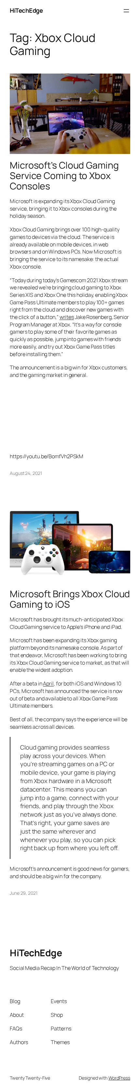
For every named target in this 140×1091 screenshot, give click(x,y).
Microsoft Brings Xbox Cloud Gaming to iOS (70, 599)
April (48, 683)
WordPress (119, 1078)
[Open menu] (126, 11)
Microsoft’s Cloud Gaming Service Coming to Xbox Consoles (64, 175)
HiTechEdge (26, 10)
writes (67, 317)
